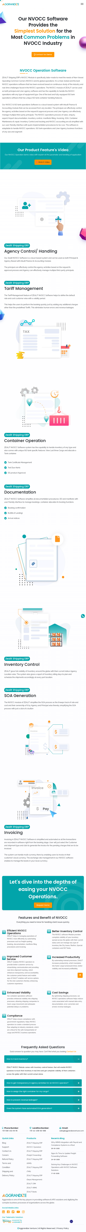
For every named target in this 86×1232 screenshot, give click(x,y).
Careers (5, 1155)
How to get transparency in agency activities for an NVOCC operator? (37, 1083)
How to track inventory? (17, 1059)
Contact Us (71, 1051)
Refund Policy (8, 1159)
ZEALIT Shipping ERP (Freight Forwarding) (34, 1153)
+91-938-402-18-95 (9, 1131)
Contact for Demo (43, 54)
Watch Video (44, 162)
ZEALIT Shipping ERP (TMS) (34, 1169)
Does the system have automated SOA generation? (29, 1108)
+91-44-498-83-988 (38, 1131)
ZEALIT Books (32, 1192)
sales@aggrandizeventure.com (71, 1131)
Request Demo (43, 905)
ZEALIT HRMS (32, 1188)
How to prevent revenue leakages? (22, 1100)
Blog (4, 1143)
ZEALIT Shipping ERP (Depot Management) (34, 1177)
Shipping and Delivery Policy (8, 1173)
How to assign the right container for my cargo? (28, 1091)
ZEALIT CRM (31, 1184)
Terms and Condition (6, 1165)
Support (5, 1147)
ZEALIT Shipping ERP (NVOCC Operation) (34, 1145)
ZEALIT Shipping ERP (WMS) (34, 1161)
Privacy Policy (63, 1228)
